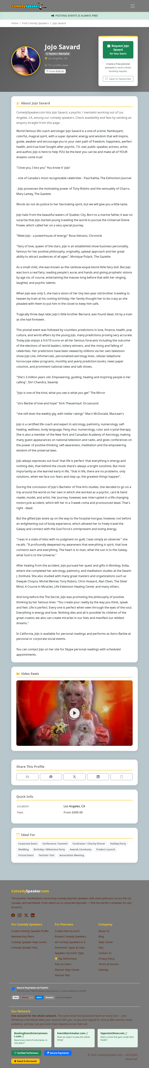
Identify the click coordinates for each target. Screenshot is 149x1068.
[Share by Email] (27, 776)
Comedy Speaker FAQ (24, 947)
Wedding (23, 849)
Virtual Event (26, 855)
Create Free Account (67, 931)
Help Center (105, 942)
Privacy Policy (106, 958)
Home (14, 23)
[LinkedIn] (33, 915)
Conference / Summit (55, 843)
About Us (104, 931)
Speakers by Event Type (69, 953)
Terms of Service (108, 964)
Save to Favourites (119, 79)
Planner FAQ (62, 975)
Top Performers (67, 958)
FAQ (100, 947)
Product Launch (105, 849)
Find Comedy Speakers (35, 23)
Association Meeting (71, 855)
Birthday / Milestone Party (49, 849)
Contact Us (105, 953)
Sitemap (103, 969)
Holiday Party (118, 843)
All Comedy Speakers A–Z (70, 942)
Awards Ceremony (80, 849)
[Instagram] (19, 915)
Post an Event (63, 964)
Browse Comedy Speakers (70, 936)
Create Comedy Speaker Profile (30, 931)
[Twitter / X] (26, 915)
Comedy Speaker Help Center (29, 942)
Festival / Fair (47, 855)
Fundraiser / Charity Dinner (89, 843)
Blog (101, 936)
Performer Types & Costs (70, 947)
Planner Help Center (67, 969)
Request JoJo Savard (119, 49)
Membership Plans (22, 936)
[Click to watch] (74, 713)
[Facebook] (13, 915)
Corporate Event (27, 843)
